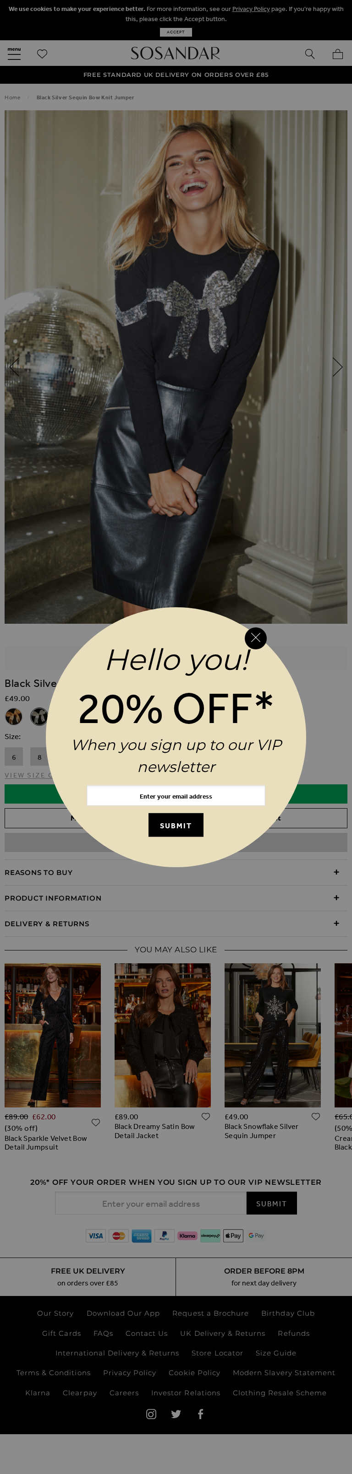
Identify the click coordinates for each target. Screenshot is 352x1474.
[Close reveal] (256, 638)
